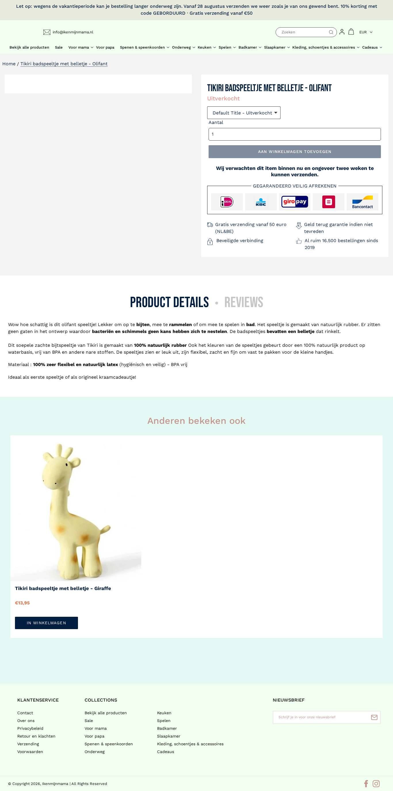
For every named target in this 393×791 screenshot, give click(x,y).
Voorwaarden (30, 751)
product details (169, 302)
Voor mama (96, 728)
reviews (243, 302)
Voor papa (94, 736)
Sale (89, 720)
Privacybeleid (30, 728)
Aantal (216, 122)
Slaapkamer (168, 736)
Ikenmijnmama (55, 784)
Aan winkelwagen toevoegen (294, 151)
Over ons (26, 720)
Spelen (164, 720)
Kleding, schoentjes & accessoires (190, 744)
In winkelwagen (46, 622)
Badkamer (167, 728)
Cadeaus (165, 751)
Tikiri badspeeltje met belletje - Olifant (64, 63)
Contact (25, 712)
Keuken (164, 712)
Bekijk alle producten (106, 712)
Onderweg (94, 751)
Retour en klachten (36, 736)
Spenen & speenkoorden (109, 744)
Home (9, 63)
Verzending (28, 744)
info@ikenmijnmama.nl (73, 32)
